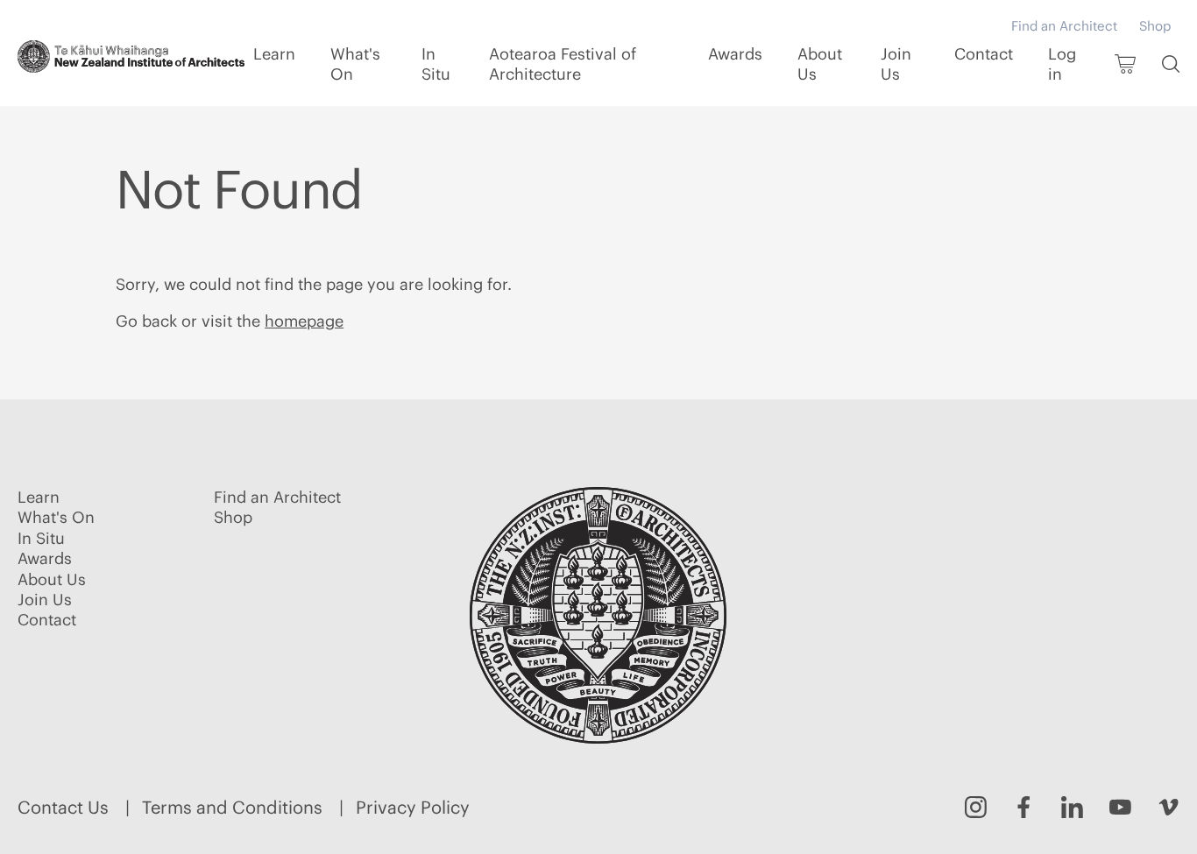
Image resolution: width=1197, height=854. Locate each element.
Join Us (896, 64)
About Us (819, 64)
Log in (1062, 64)
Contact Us (63, 807)
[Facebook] (1024, 807)
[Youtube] (1120, 807)
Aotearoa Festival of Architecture (562, 64)
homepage (304, 321)
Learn (274, 54)
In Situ (435, 64)
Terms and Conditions (232, 807)
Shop (1155, 26)
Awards (735, 54)
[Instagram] (976, 807)
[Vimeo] (1168, 807)
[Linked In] (1072, 807)
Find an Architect (1064, 26)
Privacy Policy (413, 807)
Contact (983, 54)
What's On (355, 64)
